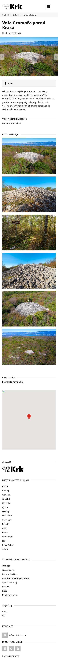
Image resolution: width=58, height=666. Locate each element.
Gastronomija (8, 570)
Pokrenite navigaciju (12, 381)
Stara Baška (7, 536)
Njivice (5, 507)
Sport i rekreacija (10, 582)
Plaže (4, 590)
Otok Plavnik (8, 515)
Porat (4, 528)
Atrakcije (6, 565)
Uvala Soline (8, 545)
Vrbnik (5, 549)
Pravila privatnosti (10, 655)
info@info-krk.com (17, 635)
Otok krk (5, 15)
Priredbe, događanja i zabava (15, 578)
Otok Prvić (6, 520)
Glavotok (6, 494)
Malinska (6, 503)
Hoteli (4, 611)
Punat (5, 532)
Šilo (3, 540)
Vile (4, 615)
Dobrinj (16, 15)
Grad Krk (6, 499)
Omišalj (5, 511)
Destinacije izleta (10, 595)
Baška (5, 486)
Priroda (5, 586)
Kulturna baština (29, 15)
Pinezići (5, 524)
